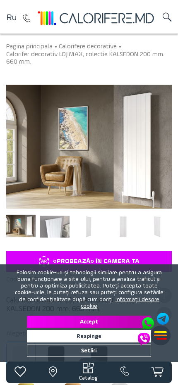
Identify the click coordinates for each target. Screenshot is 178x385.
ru (11, 17)
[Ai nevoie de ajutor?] (154, 329)
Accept (89, 322)
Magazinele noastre (27, 18)
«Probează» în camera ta (96, 261)
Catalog (88, 378)
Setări (89, 351)
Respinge (89, 336)
